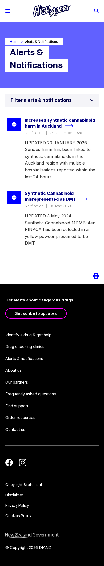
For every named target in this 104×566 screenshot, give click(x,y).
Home (14, 42)
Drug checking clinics (25, 346)
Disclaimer (14, 495)
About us (13, 370)
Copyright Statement (23, 485)
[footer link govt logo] (52, 535)
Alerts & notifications (24, 358)
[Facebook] (9, 462)
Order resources (20, 417)
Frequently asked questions (30, 393)
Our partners (16, 382)
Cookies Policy (18, 516)
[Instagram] (22, 462)
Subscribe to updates (36, 313)
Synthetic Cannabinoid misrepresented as (50, 196)
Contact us (15, 429)
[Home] (52, 11)
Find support (16, 405)
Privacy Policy (17, 506)
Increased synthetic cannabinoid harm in (60, 123)
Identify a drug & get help (28, 334)
